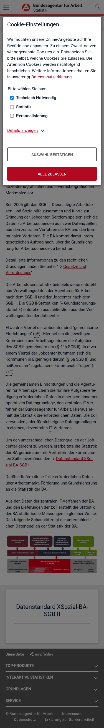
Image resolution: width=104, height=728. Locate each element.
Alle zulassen (52, 174)
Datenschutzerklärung (51, 76)
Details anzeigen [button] (22, 130)
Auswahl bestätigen (52, 154)
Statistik (24, 106)
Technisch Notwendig (36, 97)
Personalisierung (32, 115)
